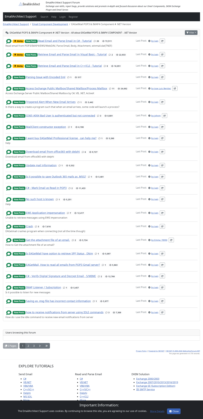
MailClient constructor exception (46, 127)
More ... (27, 400)
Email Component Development (50, 24)
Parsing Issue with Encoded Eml (45, 77)
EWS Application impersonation (45, 213)
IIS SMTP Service (145, 389)
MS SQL (27, 396)
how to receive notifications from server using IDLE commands (64, 312)
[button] (44, 17)
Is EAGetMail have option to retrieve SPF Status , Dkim (59, 253)
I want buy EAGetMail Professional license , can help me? (61, 138)
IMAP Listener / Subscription (43, 287)
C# (24, 378)
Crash (29, 226)
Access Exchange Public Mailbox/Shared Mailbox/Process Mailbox (66, 88)
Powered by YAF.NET (156, 351)
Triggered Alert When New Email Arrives (50, 102)
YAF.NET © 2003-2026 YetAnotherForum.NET (183, 351)
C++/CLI (84, 396)
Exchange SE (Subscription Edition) (155, 386)
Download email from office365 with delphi (53, 152)
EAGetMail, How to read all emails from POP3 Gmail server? (63, 265)
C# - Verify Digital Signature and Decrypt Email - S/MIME (61, 276)
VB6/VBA (28, 386)
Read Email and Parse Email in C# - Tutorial (65, 41)
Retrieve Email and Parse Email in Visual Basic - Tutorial (72, 54)
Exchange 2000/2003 (147, 378)
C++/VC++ (28, 389)
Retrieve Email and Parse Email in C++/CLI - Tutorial (70, 66)
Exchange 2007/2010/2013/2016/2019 (157, 382)
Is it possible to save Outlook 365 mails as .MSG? (56, 176)
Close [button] (176, 411)
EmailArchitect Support (20, 16)
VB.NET (27, 382)
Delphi (27, 393)
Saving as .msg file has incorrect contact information (58, 301)
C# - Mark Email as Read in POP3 (46, 188)
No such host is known (40, 199)
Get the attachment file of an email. (48, 240)
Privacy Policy (141, 351)
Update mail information (41, 165)
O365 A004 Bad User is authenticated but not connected (60, 115)
